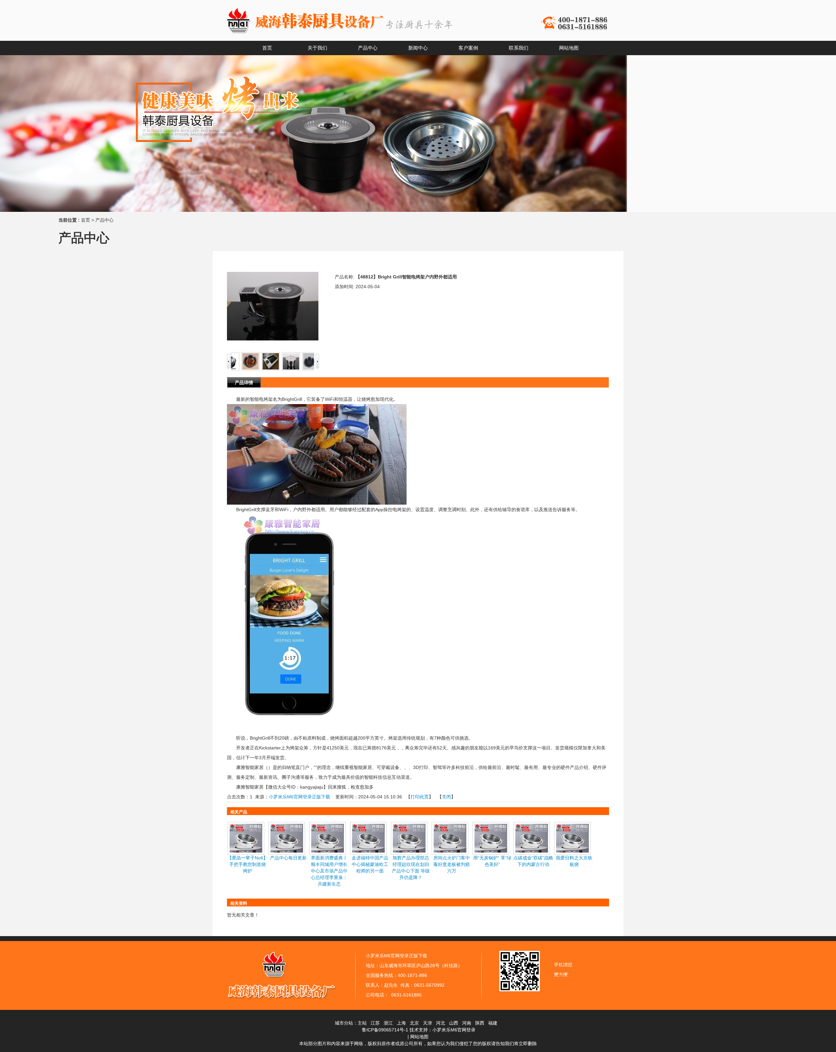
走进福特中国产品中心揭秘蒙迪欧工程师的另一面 (370, 864)
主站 (362, 1023)
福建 (492, 1023)
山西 (453, 1023)
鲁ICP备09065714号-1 (385, 1029)
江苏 (375, 1023)
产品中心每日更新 (288, 857)
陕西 (479, 1023)
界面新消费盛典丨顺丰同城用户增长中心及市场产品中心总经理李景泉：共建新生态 (329, 871)
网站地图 (419, 1036)
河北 (440, 1023)
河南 (466, 1023)
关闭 (446, 796)
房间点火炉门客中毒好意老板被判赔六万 (451, 864)
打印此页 (419, 796)
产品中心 (104, 220)
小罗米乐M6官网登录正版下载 (299, 796)
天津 (427, 1023)
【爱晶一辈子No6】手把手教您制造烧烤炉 (247, 864)
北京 (414, 1023)
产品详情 (244, 382)
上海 (401, 1023)
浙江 (388, 1023)
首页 (85, 220)
